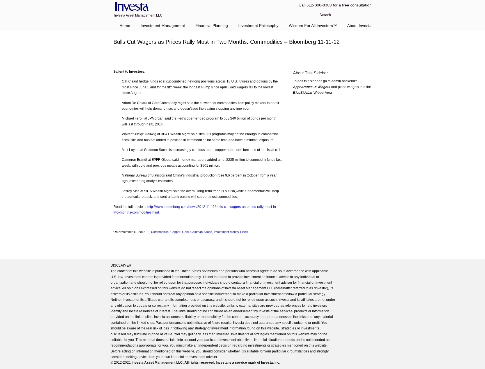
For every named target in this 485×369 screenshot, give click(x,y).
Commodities (160, 231)
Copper (175, 231)
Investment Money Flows (231, 231)
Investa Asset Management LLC (130, 7)
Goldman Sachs (201, 231)
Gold (185, 231)
